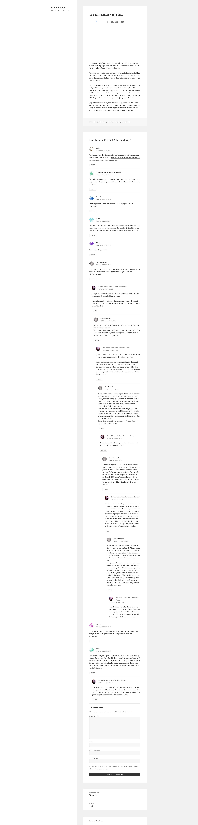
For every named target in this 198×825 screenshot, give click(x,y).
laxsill (98, 148)
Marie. (98, 243)
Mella (98, 218)
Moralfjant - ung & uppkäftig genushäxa (109, 172)
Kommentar (94, 716)
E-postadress (94, 750)
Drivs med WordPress (95, 821)
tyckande (128, 122)
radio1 (123, 122)
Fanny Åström (58, 7)
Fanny (105, 122)
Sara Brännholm (101, 262)
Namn (91, 742)
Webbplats (93, 758)
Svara (93, 165)
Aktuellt (111, 122)
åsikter (118, 122)
